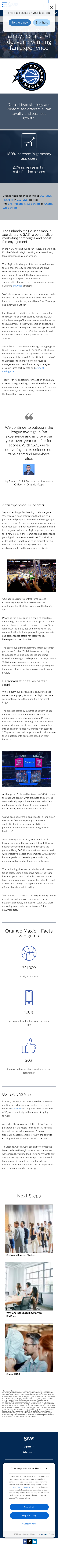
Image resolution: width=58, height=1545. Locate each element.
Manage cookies (29, 1523)
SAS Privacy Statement (21, 1487)
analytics (17, 285)
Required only (29, 1515)
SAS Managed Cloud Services (24, 203)
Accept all (29, 1507)
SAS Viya (22, 199)
